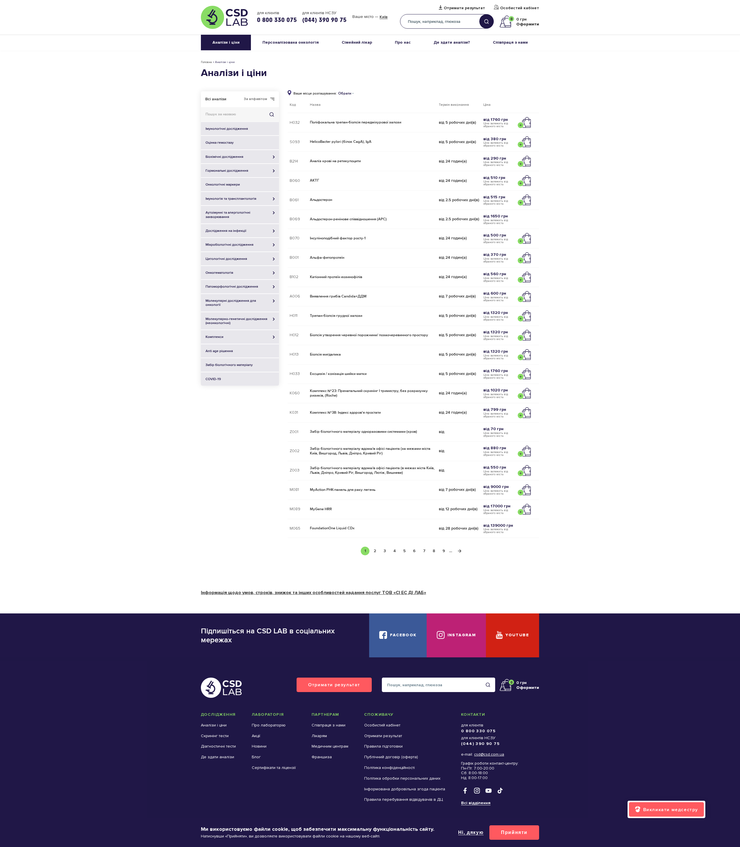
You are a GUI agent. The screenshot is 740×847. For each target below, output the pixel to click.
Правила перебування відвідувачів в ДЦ (403, 799)
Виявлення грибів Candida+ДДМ (338, 296)
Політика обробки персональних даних (402, 778)
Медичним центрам (330, 746)
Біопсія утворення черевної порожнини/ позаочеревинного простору (369, 335)
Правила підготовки (383, 746)
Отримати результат (464, 8)
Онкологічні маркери (223, 184)
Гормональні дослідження (227, 171)
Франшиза (322, 756)
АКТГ (314, 180)
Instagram (461, 635)
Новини (259, 746)
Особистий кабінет (519, 8)
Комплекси (214, 337)
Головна (206, 62)
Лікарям (319, 735)
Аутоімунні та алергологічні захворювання (228, 214)
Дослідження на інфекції (226, 231)
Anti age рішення (219, 351)
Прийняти (514, 832)
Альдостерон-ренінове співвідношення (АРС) (348, 219)
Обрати (344, 93)
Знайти (271, 114)
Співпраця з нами (510, 42)
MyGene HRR (321, 509)
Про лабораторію (269, 725)
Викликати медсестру (670, 809)
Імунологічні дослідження (227, 129)
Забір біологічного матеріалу (229, 365)
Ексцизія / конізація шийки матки (338, 373)
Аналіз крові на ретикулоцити (335, 161)
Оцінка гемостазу (220, 142)
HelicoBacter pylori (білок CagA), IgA (340, 141)
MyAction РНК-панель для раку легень (342, 489)
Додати (525, 122)
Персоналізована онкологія (290, 42)
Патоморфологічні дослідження (232, 286)
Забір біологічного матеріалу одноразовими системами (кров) (363, 431)
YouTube (517, 635)
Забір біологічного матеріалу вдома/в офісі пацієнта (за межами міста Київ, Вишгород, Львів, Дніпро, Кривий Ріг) (370, 451)
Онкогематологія (219, 273)
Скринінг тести (215, 735)
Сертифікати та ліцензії (274, 767)
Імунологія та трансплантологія (231, 199)
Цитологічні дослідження (226, 259)
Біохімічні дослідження (224, 157)
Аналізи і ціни (226, 42)
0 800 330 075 (277, 19)
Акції (256, 735)
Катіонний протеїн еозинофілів (336, 277)
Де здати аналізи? (452, 42)
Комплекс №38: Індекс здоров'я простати (345, 412)
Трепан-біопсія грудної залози (336, 315)
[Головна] (224, 17)
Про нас (403, 42)
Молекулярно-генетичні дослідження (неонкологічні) (236, 321)
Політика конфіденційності (389, 767)
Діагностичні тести (218, 746)
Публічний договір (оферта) (391, 756)
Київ (384, 17)
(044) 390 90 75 (324, 19)
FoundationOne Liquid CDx (332, 528)
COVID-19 (213, 379)
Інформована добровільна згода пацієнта (404, 789)
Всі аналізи (215, 99)
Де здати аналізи (217, 756)
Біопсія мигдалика (325, 354)
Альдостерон (321, 199)
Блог (256, 756)
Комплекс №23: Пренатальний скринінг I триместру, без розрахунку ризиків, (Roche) (369, 393)
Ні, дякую (471, 832)
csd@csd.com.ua (489, 754)
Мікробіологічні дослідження (230, 245)
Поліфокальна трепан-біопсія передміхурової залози (355, 122)
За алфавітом (255, 99)
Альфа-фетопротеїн (327, 257)
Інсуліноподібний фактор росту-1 (338, 238)
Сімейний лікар (357, 42)
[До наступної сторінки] (459, 551)
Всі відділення (476, 802)
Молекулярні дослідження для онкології (231, 303)
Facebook (403, 635)
